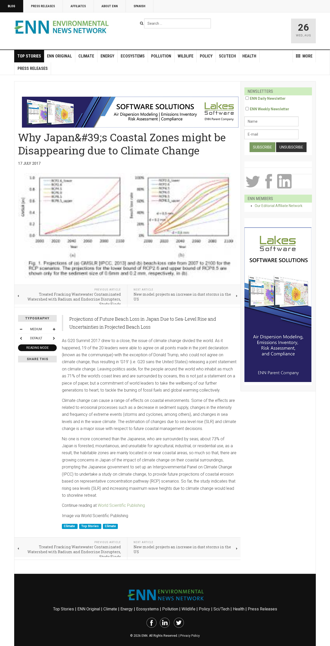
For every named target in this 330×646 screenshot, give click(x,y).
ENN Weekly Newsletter (269, 109)
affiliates (78, 6)
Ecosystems (133, 56)
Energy (107, 56)
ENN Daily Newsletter (268, 98)
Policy (206, 56)
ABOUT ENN (110, 6)
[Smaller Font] (21, 329)
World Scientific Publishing (121, 505)
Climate (86, 56)
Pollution (161, 56)
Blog (11, 6)
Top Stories (29, 56)
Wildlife (185, 56)
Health (249, 56)
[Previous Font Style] (21, 338)
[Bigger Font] (54, 329)
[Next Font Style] (54, 338)
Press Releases (43, 6)
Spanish (139, 6)
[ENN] (62, 27)
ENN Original (59, 56)
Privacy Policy (190, 635)
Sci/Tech (227, 56)
